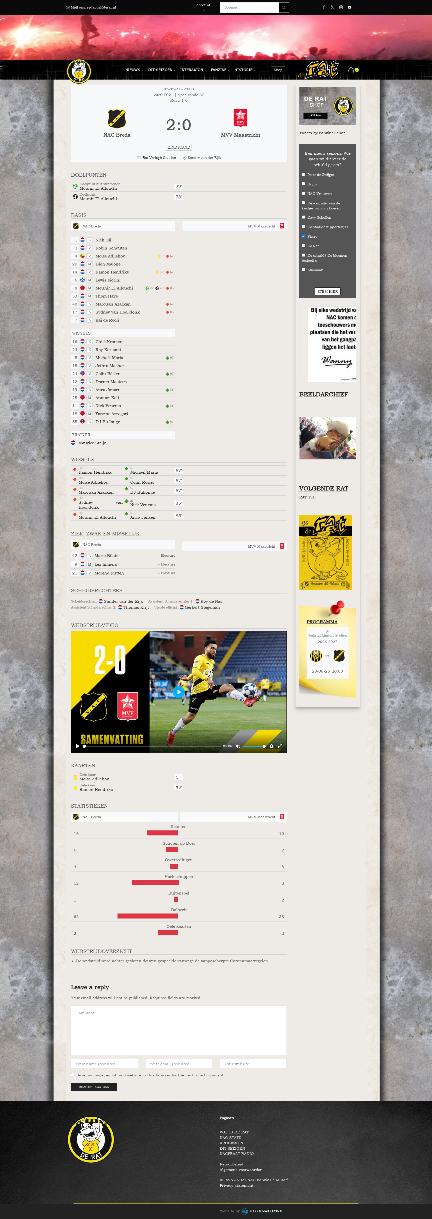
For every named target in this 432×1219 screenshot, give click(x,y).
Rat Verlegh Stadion (159, 157)
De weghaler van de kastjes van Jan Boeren (321, 205)
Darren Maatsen (111, 381)
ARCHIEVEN (231, 1142)
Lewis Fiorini (108, 279)
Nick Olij (104, 239)
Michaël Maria (109, 357)
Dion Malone (108, 263)
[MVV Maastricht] (240, 125)
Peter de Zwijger (321, 174)
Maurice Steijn (92, 442)
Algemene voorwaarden (241, 1169)
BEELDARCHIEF (323, 394)
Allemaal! (315, 269)
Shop (278, 69)
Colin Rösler (108, 373)
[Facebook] (324, 8)
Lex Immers (105, 564)
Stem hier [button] (328, 291)
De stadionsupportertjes (328, 226)
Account (203, 5)
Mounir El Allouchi (98, 188)
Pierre (312, 236)
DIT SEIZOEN (232, 1148)
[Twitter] (332, 8)
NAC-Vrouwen (320, 193)
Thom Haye (107, 295)
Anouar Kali (107, 397)
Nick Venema (108, 405)
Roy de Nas (211, 601)
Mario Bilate (106, 555)
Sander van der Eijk (123, 601)
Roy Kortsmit (108, 349)
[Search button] (284, 8)
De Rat (313, 245)
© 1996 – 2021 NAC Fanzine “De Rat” (254, 1179)
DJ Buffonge (108, 421)
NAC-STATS (230, 1137)
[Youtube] (349, 8)
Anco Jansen (108, 389)
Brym (312, 184)
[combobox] (250, 8)
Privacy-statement (237, 1185)
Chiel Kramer (109, 341)
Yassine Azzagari (112, 413)
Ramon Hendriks (112, 271)
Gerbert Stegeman (202, 607)
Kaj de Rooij (107, 320)
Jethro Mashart (111, 365)
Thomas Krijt (136, 607)
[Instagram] (341, 8)
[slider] (152, 746)
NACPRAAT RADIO (237, 1153)
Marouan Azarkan (113, 304)
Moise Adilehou (111, 255)
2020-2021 (164, 94)
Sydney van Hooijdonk (118, 312)
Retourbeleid (231, 1164)
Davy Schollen (319, 217)
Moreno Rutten (109, 572)
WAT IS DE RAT (234, 1132)
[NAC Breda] (117, 125)
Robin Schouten (111, 247)
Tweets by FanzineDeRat (322, 132)
